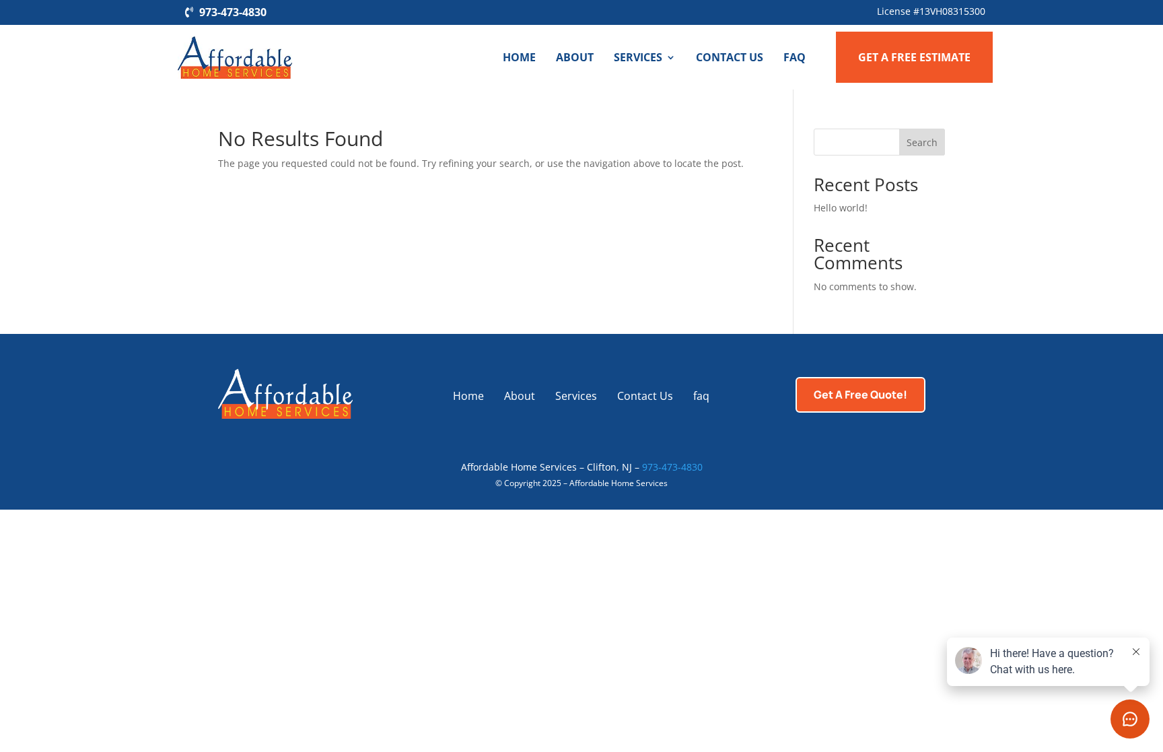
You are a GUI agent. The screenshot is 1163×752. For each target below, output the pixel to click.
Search (922, 142)
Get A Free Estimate (914, 57)
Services (638, 57)
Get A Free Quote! (860, 394)
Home (519, 57)
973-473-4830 (233, 12)
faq (794, 57)
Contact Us (729, 57)
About (575, 57)
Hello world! (841, 207)
